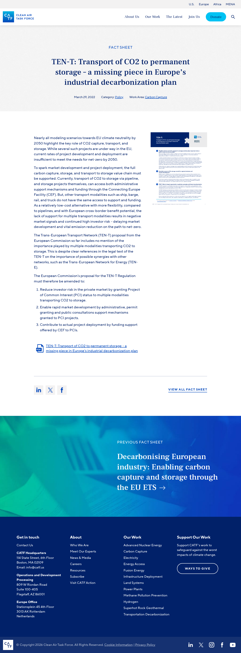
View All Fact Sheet (187, 390)
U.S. (191, 4)
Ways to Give (197, 569)
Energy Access (134, 564)
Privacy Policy (145, 645)
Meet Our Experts (83, 551)
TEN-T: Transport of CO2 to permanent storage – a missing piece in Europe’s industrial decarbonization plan (92, 348)
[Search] (233, 17)
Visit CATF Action (82, 583)
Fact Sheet (121, 47)
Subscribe (77, 576)
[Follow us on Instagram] (212, 645)
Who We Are (79, 545)
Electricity (131, 558)
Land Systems (134, 583)
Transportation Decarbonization (146, 614)
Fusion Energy (134, 570)
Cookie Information (118, 645)
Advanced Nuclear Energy (143, 545)
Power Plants (133, 589)
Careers (76, 564)
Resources (77, 570)
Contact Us (25, 545)
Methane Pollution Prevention (145, 595)
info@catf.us (35, 567)
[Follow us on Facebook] (222, 645)
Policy (119, 97)
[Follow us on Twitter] (201, 645)
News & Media (80, 558)
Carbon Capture (156, 97)
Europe (204, 4)
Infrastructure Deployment (143, 576)
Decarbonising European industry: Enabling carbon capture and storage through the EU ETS (167, 472)
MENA (230, 4)
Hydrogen (131, 602)
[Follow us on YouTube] (233, 645)
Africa (217, 4)
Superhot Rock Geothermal (144, 608)
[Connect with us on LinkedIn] (191, 645)
